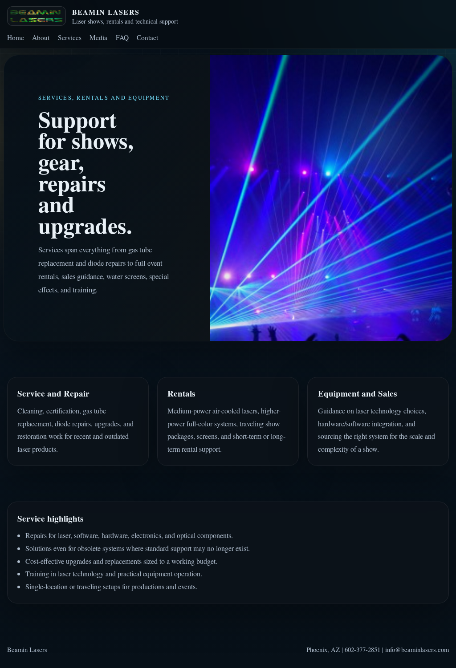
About (40, 37)
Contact (147, 37)
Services (69, 37)
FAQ (122, 37)
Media (98, 37)
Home (15, 37)
